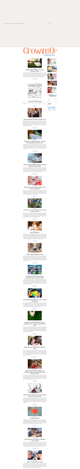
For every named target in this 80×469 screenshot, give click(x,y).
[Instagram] (48, 23)
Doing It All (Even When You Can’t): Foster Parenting (34, 300)
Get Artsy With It (34, 232)
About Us (7, 23)
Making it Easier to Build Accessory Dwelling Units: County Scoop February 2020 (35, 324)
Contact (23, 23)
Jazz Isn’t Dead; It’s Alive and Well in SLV (34, 119)
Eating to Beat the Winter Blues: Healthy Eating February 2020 (34, 165)
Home (4, 23)
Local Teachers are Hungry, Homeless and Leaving (34, 440)
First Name (49, 101)
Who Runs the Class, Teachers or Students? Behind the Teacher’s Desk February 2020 (34, 372)
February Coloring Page (34, 101)
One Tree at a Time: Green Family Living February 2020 (34, 210)
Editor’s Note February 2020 (35, 462)
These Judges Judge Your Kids (34, 254)
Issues (14, 23)
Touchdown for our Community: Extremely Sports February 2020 (35, 277)
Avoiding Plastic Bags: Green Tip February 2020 (35, 70)
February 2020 (35, 68)
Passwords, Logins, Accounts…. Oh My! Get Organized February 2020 (34, 142)
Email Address (49, 99)
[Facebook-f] (47, 23)
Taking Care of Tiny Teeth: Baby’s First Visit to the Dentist (34, 188)
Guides (16, 23)
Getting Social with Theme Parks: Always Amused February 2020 (34, 395)
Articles (11, 23)
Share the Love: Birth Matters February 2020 (35, 347)
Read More (34, 196)
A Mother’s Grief (34, 418)
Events (19, 23)
